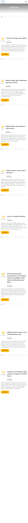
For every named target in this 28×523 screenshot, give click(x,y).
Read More (5, 54)
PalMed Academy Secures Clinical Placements (16, 171)
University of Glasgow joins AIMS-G (16, 38)
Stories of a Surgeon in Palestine (16, 216)
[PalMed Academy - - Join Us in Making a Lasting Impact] (4, 1)
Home (10, 9)
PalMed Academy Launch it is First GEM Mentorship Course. (17, 333)
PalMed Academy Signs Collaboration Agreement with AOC (16, 81)
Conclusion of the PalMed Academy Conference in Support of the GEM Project (17, 374)
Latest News (9, 42)
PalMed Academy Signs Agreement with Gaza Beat (15, 127)
